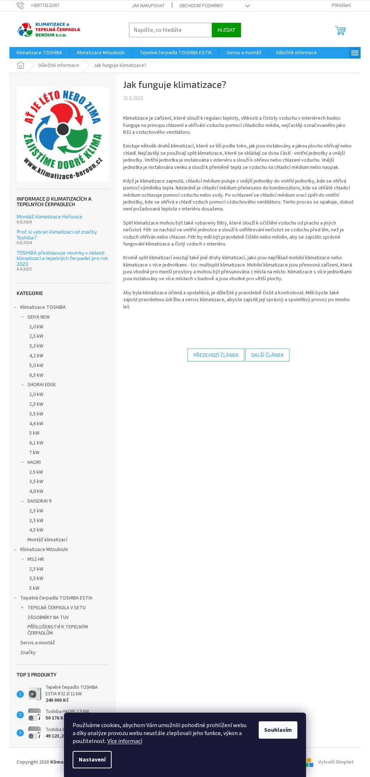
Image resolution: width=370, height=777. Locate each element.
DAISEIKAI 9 (39, 501)
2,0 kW (36, 326)
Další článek (267, 355)
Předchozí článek (215, 355)
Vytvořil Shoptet (335, 762)
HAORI (34, 462)
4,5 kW (36, 530)
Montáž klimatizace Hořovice (49, 216)
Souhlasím (278, 730)
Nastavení (92, 760)
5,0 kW (36, 365)
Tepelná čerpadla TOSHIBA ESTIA (56, 598)
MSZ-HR (35, 559)
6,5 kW (36, 375)
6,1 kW (36, 443)
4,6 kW (36, 423)
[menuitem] (39, 53)
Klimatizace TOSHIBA (43, 307)
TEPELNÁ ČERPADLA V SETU (56, 607)
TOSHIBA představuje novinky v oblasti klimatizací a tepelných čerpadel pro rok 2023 (62, 258)
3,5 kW (36, 414)
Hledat (226, 30)
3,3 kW (36, 346)
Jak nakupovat (148, 6)
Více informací (124, 741)
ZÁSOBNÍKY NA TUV (48, 617)
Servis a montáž (37, 642)
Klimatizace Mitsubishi (44, 549)
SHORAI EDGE (41, 384)
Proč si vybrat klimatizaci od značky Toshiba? (57, 234)
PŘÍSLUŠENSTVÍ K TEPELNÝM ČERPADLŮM (57, 630)
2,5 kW (36, 336)
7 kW (34, 452)
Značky (28, 652)
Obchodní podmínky (201, 6)
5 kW (34, 433)
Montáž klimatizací (47, 539)
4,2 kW (36, 355)
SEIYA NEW (38, 317)
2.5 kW (36, 472)
